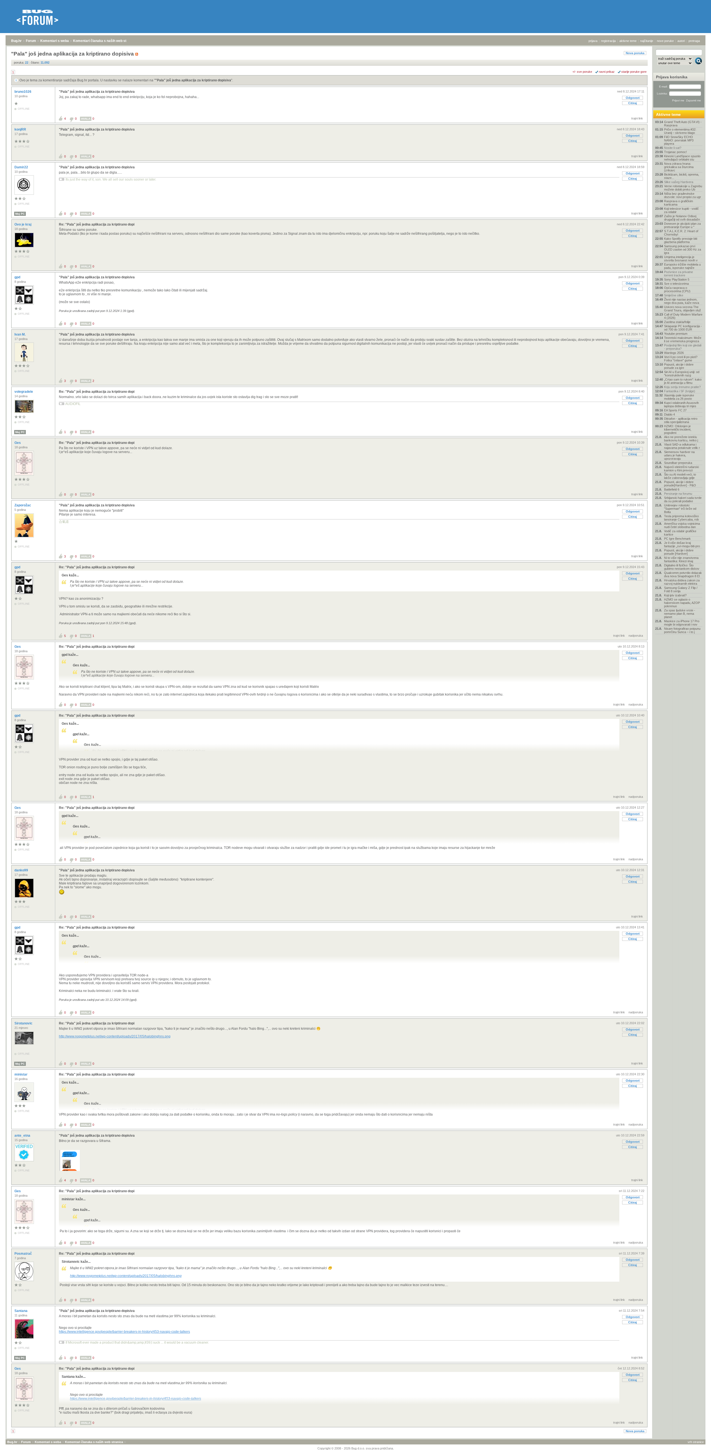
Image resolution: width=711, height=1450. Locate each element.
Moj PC (20, 213)
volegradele (24, 392)
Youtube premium (675, 333)
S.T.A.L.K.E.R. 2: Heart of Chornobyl (681, 232)
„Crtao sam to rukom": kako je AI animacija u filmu (683, 381)
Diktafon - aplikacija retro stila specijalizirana (680, 420)
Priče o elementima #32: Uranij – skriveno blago (680, 131)
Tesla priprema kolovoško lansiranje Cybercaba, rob (681, 517)
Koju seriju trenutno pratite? (682, 387)
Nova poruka (635, 53)
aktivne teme (628, 40)
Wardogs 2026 (674, 352)
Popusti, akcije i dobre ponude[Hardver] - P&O (680, 483)
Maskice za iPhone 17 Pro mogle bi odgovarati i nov (681, 622)
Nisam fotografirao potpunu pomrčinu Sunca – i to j (682, 630)
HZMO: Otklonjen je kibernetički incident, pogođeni (677, 429)
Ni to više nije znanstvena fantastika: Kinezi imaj (681, 559)
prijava (593, 40)
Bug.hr (16, 41)
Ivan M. (20, 334)
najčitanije (646, 40)
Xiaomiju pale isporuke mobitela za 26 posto (679, 397)
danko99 (21, 870)
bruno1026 (23, 92)
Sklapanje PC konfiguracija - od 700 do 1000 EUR (683, 327)
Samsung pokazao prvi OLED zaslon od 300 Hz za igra (682, 249)
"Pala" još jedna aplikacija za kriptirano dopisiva (193, 80)
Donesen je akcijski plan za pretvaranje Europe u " (682, 225)
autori (681, 40)
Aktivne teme (668, 114)
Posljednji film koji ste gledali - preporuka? (682, 347)
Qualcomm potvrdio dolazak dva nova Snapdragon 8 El (683, 574)
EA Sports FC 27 (675, 410)
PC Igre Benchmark (677, 538)
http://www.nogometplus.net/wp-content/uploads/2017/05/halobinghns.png (115, 1036)
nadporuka (636, 635)
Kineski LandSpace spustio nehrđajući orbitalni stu (682, 157)
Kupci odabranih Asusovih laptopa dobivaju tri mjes (681, 404)
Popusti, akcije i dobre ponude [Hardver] (679, 552)
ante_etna (22, 1136)
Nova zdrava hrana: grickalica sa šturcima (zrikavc (679, 167)
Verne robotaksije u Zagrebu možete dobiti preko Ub (683, 187)
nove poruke (665, 40)
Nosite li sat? (672, 147)
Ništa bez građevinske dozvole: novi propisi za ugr (682, 195)
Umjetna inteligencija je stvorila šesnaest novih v (681, 258)
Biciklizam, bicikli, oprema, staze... (681, 176)
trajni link (637, 118)
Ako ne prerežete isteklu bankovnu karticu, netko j (681, 438)
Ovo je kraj (23, 224)
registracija (608, 40)
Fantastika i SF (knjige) (679, 391)
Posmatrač (23, 1254)
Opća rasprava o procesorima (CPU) (677, 289)
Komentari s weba (54, 41)
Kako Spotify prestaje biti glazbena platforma (680, 240)
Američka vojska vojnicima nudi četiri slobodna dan (682, 525)
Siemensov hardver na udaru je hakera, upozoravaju (679, 455)
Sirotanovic (23, 1023)
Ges (18, 443)
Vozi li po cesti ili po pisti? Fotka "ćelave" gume (680, 358)
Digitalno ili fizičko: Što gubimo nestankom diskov (681, 567)
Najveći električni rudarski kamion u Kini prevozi (681, 468)
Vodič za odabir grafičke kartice (680, 532)
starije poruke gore (634, 71)
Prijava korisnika (671, 77)
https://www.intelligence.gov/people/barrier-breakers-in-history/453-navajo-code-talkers (124, 1332)
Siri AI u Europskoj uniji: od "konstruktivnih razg (681, 373)
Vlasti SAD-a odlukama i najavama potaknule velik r (682, 446)
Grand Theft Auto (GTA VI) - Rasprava (683, 123)
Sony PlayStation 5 (676, 279)
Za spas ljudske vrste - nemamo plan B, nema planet (679, 614)
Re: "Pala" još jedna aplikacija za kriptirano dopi (96, 224)
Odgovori (633, 97)
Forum (31, 41)
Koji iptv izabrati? (675, 595)
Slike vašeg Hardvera (678, 182)
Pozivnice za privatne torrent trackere (678, 273)
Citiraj (632, 103)
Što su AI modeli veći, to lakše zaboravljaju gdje (680, 476)
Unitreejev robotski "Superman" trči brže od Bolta (680, 509)
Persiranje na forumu (678, 493)
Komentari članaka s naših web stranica (104, 41)
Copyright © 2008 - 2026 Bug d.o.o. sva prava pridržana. (355, 1448)
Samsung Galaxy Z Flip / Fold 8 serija (680, 589)
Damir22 (21, 167)
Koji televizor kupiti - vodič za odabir (681, 210)
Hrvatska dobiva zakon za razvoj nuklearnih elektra (682, 582)
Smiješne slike (673, 295)
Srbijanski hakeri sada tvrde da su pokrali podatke (683, 499)
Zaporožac (23, 505)
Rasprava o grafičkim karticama (678, 202)
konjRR (20, 129)
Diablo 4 (669, 414)
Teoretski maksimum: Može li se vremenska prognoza (682, 339)
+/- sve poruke (582, 71)
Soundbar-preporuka (678, 462)
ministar (21, 1074)
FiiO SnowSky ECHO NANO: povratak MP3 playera (679, 140)
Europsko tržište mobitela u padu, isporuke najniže (682, 266)
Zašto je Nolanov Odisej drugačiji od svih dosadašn (682, 217)
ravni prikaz (607, 71)
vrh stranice (696, 1442)
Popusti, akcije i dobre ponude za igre (679, 366)
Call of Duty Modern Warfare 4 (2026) (683, 316)
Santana (21, 1311)
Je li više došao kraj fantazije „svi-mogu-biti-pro (682, 544)
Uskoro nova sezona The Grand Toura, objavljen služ (682, 308)
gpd (17, 277)
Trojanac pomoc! (675, 152)
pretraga (694, 40)
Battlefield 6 (671, 489)
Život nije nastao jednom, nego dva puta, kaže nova (681, 301)
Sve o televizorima (676, 283)
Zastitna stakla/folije (677, 322)
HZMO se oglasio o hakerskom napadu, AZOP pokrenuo (682, 603)
